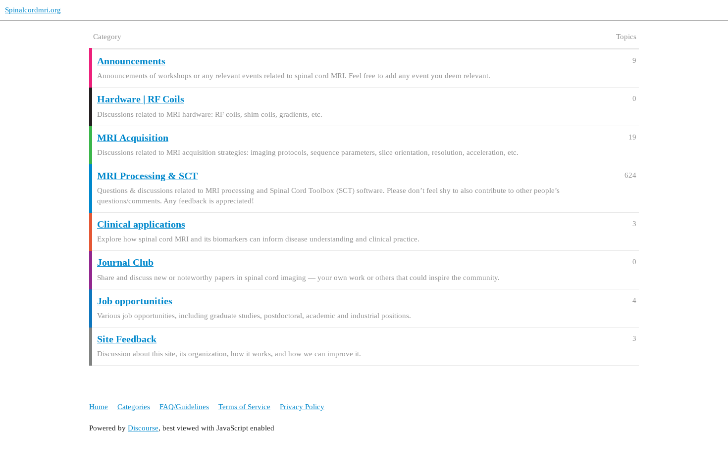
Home (98, 407)
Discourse (143, 428)
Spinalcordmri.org (33, 10)
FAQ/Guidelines (184, 407)
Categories (133, 407)
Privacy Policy (302, 407)
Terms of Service (244, 407)
